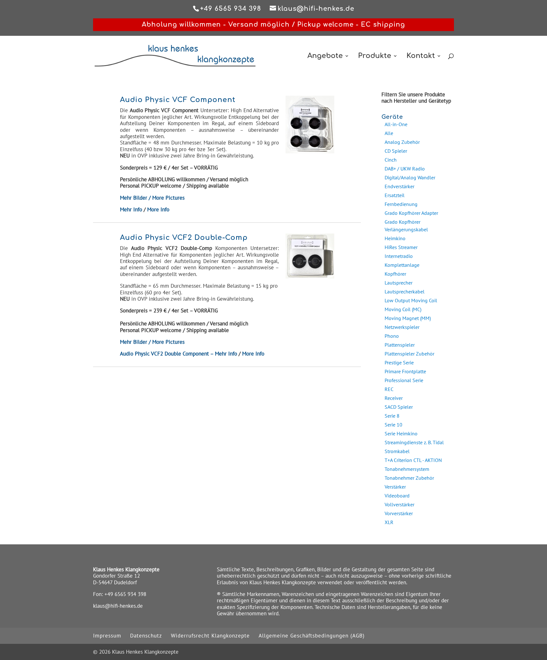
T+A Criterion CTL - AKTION (413, 460)
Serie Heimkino (401, 433)
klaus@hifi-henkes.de (118, 605)
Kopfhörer (395, 274)
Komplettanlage (402, 265)
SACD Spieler (399, 407)
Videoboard (397, 495)
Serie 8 (392, 416)
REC (389, 389)
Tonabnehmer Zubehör (409, 478)
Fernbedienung (401, 204)
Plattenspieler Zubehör (409, 353)
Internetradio (399, 256)
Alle (389, 133)
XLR (389, 522)
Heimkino (395, 238)
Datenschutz (146, 635)
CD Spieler (396, 151)
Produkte (374, 57)
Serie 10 (393, 424)
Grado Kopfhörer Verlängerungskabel (406, 226)
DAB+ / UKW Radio (405, 168)
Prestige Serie (399, 362)
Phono (392, 336)
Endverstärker (399, 186)
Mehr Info (131, 209)
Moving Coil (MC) (403, 309)
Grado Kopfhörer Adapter (411, 213)
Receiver (394, 398)
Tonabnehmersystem (407, 469)
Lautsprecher (398, 282)
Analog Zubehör (402, 142)
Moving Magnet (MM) (408, 318)
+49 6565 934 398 (125, 594)
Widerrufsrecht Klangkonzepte (210, 635)
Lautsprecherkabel (404, 291)
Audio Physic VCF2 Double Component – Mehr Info (178, 353)
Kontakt (420, 57)
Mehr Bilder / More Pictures (152, 197)
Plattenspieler (400, 345)
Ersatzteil (395, 195)
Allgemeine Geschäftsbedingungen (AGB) (312, 635)
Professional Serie (404, 380)
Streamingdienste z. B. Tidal (414, 442)
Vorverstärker (399, 513)
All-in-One (396, 124)
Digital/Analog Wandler (410, 177)
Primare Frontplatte (405, 371)
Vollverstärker (399, 504)
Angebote (325, 57)
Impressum (107, 635)
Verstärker (395, 487)
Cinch (391, 160)
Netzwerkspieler (402, 327)
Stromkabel (397, 451)
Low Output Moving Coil (411, 300)
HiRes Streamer (401, 247)
